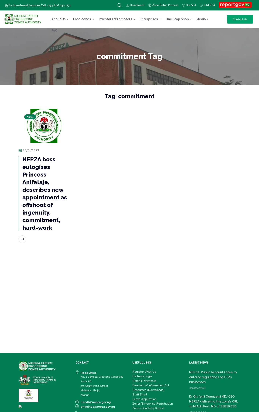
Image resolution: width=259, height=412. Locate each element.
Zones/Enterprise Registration (152, 404)
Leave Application (144, 399)
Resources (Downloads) (148, 390)
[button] (119, 5)
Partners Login (142, 376)
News (30, 117)
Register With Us (144, 372)
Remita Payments (144, 381)
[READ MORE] (22, 239)
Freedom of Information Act (150, 385)
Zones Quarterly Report (148, 408)
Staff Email (139, 394)
